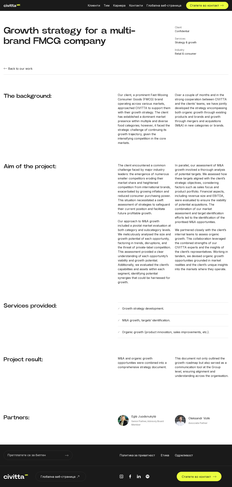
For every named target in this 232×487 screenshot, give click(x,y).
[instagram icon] (121, 476)
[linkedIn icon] (138, 476)
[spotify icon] (147, 476)
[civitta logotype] (12, 5)
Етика (165, 455)
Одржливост (184, 455)
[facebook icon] (130, 476)
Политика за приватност (137, 455)
